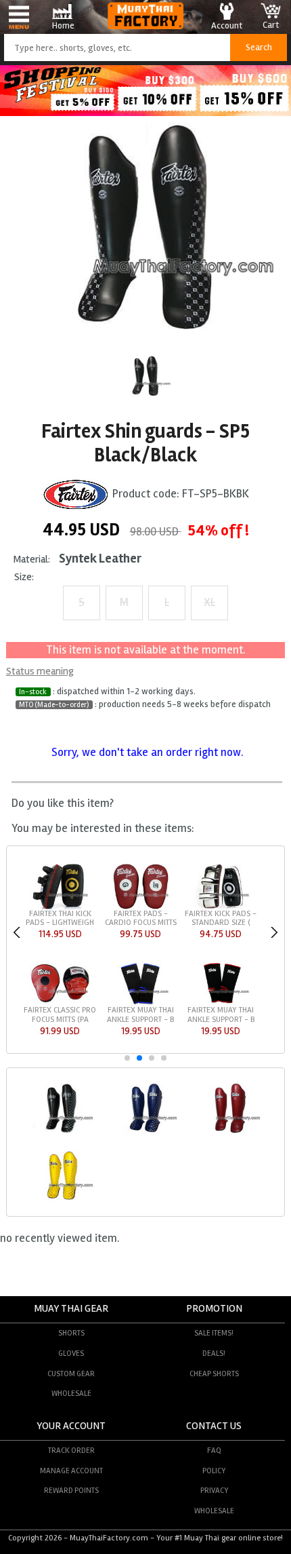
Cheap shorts (214, 1373)
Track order (71, 1450)
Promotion (214, 1308)
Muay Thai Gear (71, 1308)
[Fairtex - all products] (76, 494)
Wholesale (71, 1393)
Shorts (71, 1333)
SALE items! (213, 1333)
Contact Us (214, 1426)
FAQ (214, 1450)
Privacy (214, 1490)
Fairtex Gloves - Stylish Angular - (141, 1014)
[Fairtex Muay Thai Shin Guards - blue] (145, 1132)
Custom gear (71, 1373)
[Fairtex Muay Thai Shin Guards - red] (229, 1132)
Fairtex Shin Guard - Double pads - (59, 918)
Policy (213, 1470)
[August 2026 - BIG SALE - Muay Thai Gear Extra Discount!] (145, 112)
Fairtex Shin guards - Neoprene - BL (220, 918)
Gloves (71, 1353)
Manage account (71, 1470)
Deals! (213, 1353)
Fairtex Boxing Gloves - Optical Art (60, 1014)
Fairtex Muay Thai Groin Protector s (141, 918)
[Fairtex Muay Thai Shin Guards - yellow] (61, 1199)
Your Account (71, 1426)
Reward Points (71, 1490)
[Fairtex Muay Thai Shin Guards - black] (61, 1132)
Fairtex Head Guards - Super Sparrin (221, 1014)
